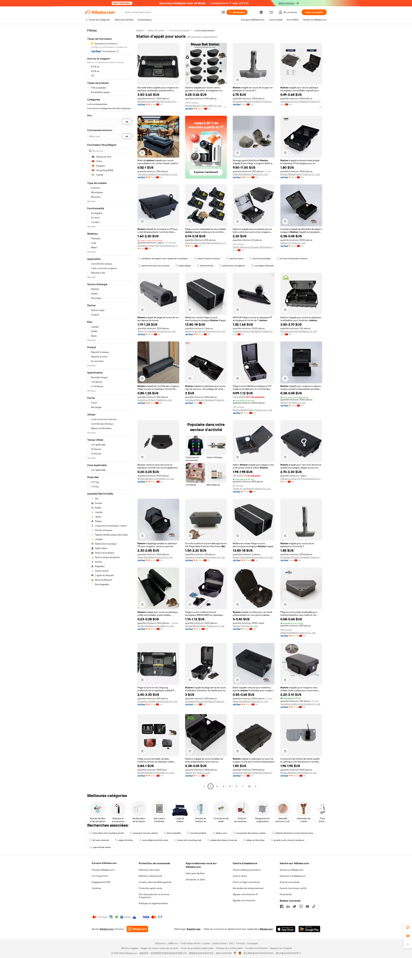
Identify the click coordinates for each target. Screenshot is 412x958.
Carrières (96, 888)
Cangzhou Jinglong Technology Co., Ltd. (157, 174)
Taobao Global (219, 943)
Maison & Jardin (156, 30)
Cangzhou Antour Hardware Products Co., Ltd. (301, 101)
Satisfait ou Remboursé (150, 876)
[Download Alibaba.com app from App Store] (285, 929)
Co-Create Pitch (100, 876)
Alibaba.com (266, 929)
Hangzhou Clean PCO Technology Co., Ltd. (158, 245)
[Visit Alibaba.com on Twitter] (294, 906)
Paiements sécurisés (149, 870)
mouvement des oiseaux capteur (251, 833)
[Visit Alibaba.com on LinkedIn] (288, 906)
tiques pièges (185, 266)
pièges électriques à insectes (224, 840)
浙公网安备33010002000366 (258, 953)
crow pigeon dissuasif (263, 266)
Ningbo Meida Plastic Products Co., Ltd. (300, 174)
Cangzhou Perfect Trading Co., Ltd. (154, 400)
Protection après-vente (150, 888)
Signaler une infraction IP (245, 894)
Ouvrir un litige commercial (246, 882)
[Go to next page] (255, 786)
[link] (408, 927)
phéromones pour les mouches (155, 266)
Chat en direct (240, 876)
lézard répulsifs (174, 833)
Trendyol (240, 943)
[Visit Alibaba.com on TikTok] (314, 906)
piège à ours (221, 833)
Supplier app (194, 929)
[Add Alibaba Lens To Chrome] (137, 929)
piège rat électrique (256, 840)
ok (127, 121)
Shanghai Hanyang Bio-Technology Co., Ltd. (158, 101)
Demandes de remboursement (248, 888)
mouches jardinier (198, 833)
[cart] (271, 12)
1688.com (173, 943)
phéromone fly (206, 266)
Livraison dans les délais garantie (155, 882)
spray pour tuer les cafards (145, 833)
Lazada (206, 943)
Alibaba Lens (106, 929)
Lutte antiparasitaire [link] (204, 30)
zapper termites (125, 840)
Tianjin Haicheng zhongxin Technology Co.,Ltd (254, 247)
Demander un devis (195, 879)
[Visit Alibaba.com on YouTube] (307, 906)
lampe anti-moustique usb (189, 840)
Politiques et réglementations (153, 903)
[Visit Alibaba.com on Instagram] (301, 906)
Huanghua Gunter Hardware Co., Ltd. (298, 331)
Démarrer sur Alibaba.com (293, 876)
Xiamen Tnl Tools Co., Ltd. (292, 243)
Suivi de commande (289, 882)
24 (249, 786)
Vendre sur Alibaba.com (291, 870)
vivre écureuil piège (262, 258)
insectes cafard (236, 258)
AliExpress (160, 943)
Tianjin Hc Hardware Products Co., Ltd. (156, 331)
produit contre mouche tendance (289, 840)
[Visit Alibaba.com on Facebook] (282, 906)
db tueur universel (101, 840)
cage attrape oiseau (102, 847)
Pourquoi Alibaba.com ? (103, 870)
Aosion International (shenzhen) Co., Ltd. (205, 331)
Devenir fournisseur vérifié (293, 888)
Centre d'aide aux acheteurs (247, 870)
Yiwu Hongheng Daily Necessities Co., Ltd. (206, 243)
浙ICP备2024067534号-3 (288, 953)
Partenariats (286, 894)
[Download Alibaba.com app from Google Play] (309, 929)
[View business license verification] (235, 953)
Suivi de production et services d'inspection (154, 896)
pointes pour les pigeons (234, 266)
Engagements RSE (101, 882)
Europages (252, 943)
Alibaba (139, 30)
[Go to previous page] (204, 786)
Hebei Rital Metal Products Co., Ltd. (250, 174)
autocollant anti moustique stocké (108, 833)
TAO (231, 943)
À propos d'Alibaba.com (104, 863)
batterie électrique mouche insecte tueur (294, 833)
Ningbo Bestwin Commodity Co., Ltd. (203, 105)
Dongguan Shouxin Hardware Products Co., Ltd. (254, 101)
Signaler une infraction (244, 900)
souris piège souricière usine (155, 840)
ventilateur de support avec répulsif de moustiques (164, 258)
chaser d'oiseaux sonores (208, 258)
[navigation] (109, 409)
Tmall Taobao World (190, 943)
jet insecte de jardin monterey (293, 258)
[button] (223, 12)
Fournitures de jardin (179, 30)
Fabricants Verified (195, 873)
